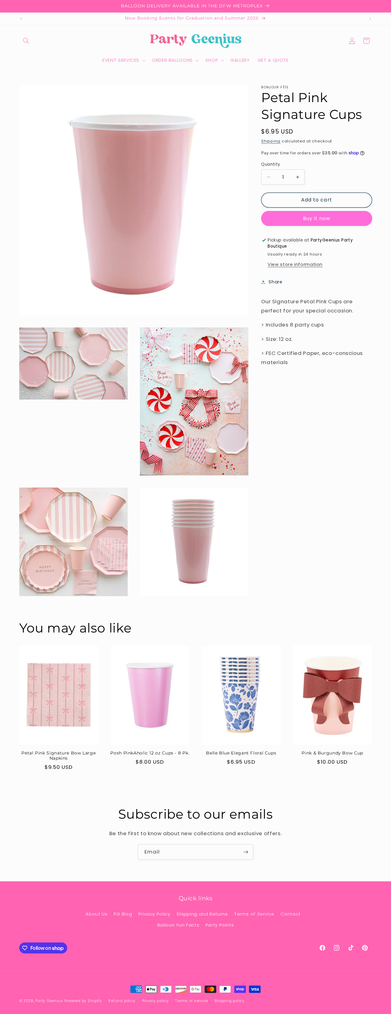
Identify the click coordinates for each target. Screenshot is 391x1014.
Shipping (270, 140)
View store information (295, 264)
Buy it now (317, 218)
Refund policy (122, 1000)
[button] (26, 41)
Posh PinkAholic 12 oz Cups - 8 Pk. (149, 752)
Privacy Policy (154, 914)
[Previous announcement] (21, 19)
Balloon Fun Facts (178, 925)
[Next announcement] (370, 19)
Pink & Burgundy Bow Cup (332, 752)
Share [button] (275, 282)
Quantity (270, 164)
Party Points (220, 925)
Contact (290, 914)
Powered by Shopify (83, 1000)
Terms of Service (254, 914)
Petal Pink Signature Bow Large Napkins (58, 755)
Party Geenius (49, 1000)
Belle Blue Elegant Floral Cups (241, 752)
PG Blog (123, 914)
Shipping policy (229, 1000)
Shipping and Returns (202, 914)
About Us (96, 914)
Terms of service (191, 1000)
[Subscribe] (246, 851)
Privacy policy (155, 1000)
